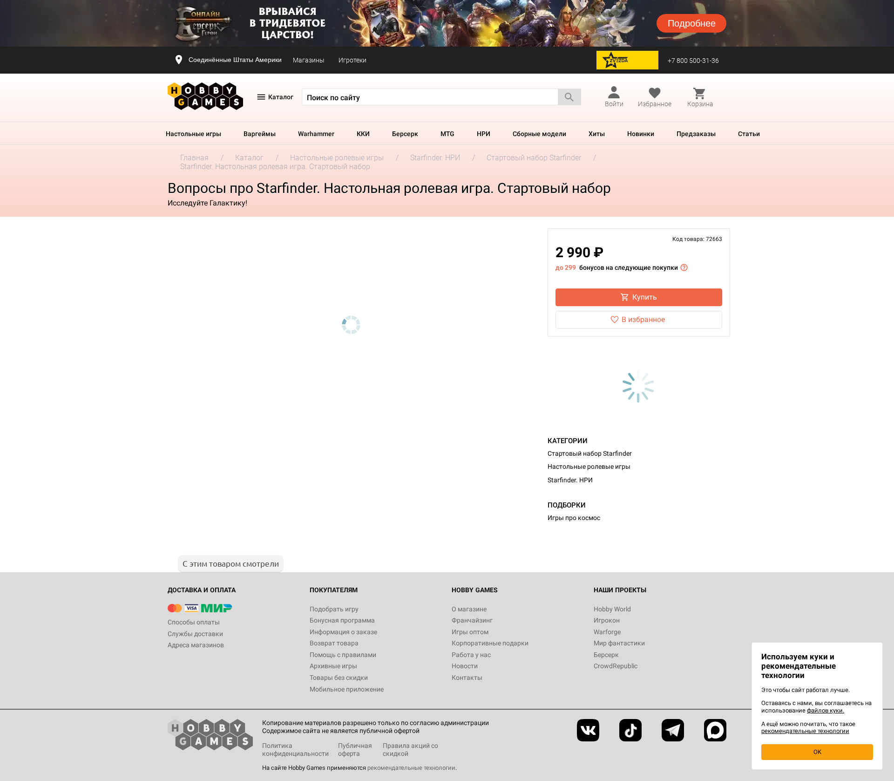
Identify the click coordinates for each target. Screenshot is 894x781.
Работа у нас (471, 654)
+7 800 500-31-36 (693, 60)
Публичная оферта (355, 749)
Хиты (597, 133)
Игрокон (607, 620)
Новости (465, 666)
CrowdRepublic (615, 666)
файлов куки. (825, 710)
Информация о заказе (343, 632)
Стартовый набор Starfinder (590, 453)
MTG (447, 133)
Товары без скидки (339, 677)
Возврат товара (334, 643)
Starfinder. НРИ (570, 480)
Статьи (749, 133)
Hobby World (612, 609)
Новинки (640, 133)
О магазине (469, 609)
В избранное (643, 319)
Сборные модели (539, 133)
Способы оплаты (194, 622)
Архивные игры (333, 666)
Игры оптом (470, 632)
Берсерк (405, 133)
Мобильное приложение (347, 689)
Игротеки (352, 60)
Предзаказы (696, 133)
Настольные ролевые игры (589, 466)
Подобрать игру (334, 609)
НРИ (483, 133)
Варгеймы (260, 133)
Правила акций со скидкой (410, 749)
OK (817, 751)
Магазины (309, 60)
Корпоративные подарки (490, 643)
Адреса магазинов (196, 645)
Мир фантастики (619, 643)
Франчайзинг (472, 620)
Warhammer (316, 133)
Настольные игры (193, 133)
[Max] (715, 730)
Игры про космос (574, 517)
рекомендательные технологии (411, 767)
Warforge (607, 632)
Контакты (467, 677)
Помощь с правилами (343, 654)
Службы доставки (195, 633)
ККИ (363, 133)
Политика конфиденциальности (295, 749)
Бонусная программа (342, 620)
